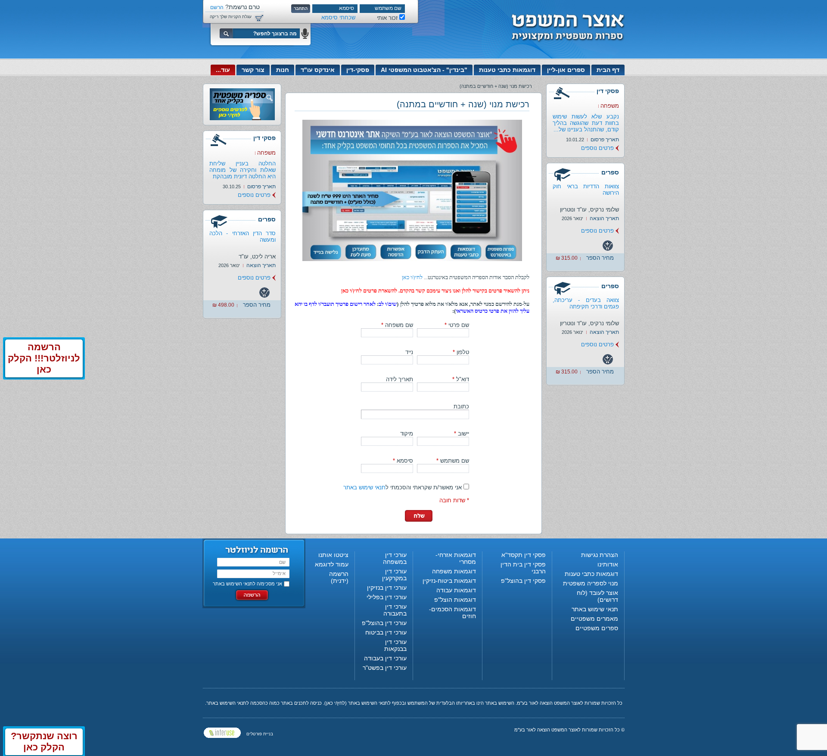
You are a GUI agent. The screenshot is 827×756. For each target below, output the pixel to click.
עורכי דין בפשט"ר (385, 667)
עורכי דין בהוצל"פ (384, 622)
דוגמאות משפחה (454, 571)
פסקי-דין (357, 69)
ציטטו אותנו (333, 554)
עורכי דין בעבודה (385, 658)
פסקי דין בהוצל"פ (523, 580)
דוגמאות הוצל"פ (455, 599)
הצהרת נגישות (599, 554)
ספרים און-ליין (566, 69)
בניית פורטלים (259, 733)
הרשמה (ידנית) (338, 577)
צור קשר (253, 69)
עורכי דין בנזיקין (387, 587)
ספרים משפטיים (596, 628)
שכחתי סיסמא (338, 17)
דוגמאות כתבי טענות (507, 69)
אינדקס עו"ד (318, 69)
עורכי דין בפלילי (387, 597)
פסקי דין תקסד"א (523, 554)
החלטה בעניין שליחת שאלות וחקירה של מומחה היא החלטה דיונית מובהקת (242, 170)
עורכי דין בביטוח (386, 632)
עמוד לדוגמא (331, 564)
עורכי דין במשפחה (395, 558)
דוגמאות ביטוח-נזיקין (449, 580)
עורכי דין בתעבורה (395, 610)
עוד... (223, 69)
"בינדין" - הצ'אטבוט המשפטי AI (424, 69)
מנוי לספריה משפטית (590, 583)
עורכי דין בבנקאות (395, 645)
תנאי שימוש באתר (364, 487)
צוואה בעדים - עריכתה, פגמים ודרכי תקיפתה (586, 303)
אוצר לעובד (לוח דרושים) (597, 596)
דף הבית (608, 69)
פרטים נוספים (597, 148)
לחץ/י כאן (412, 277)
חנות (282, 69)
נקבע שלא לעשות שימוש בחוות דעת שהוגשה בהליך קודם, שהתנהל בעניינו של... (586, 123)
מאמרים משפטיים (594, 618)
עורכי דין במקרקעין (394, 575)
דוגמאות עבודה (456, 590)
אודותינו (607, 564)
